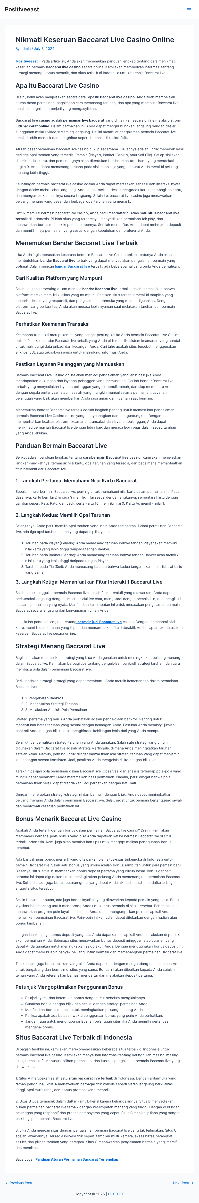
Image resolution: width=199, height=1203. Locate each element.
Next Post (183, 1183)
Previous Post (18, 1183)
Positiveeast (22, 9)
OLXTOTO (116, 1194)
